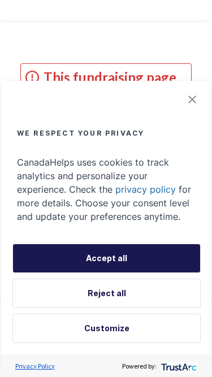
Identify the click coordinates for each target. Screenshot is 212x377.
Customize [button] (106, 328)
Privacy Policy (35, 366)
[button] (192, 99)
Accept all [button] (106, 258)
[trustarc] (178, 366)
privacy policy (145, 189)
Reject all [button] (107, 293)
